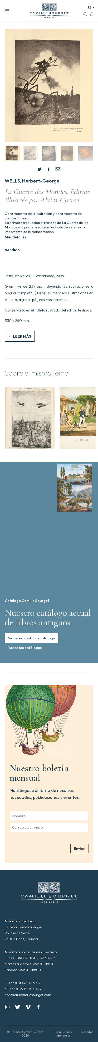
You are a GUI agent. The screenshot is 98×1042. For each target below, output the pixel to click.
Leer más (22, 336)
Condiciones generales (64, 1033)
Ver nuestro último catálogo (31, 638)
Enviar (79, 848)
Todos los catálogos (25, 647)
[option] (30, 418)
